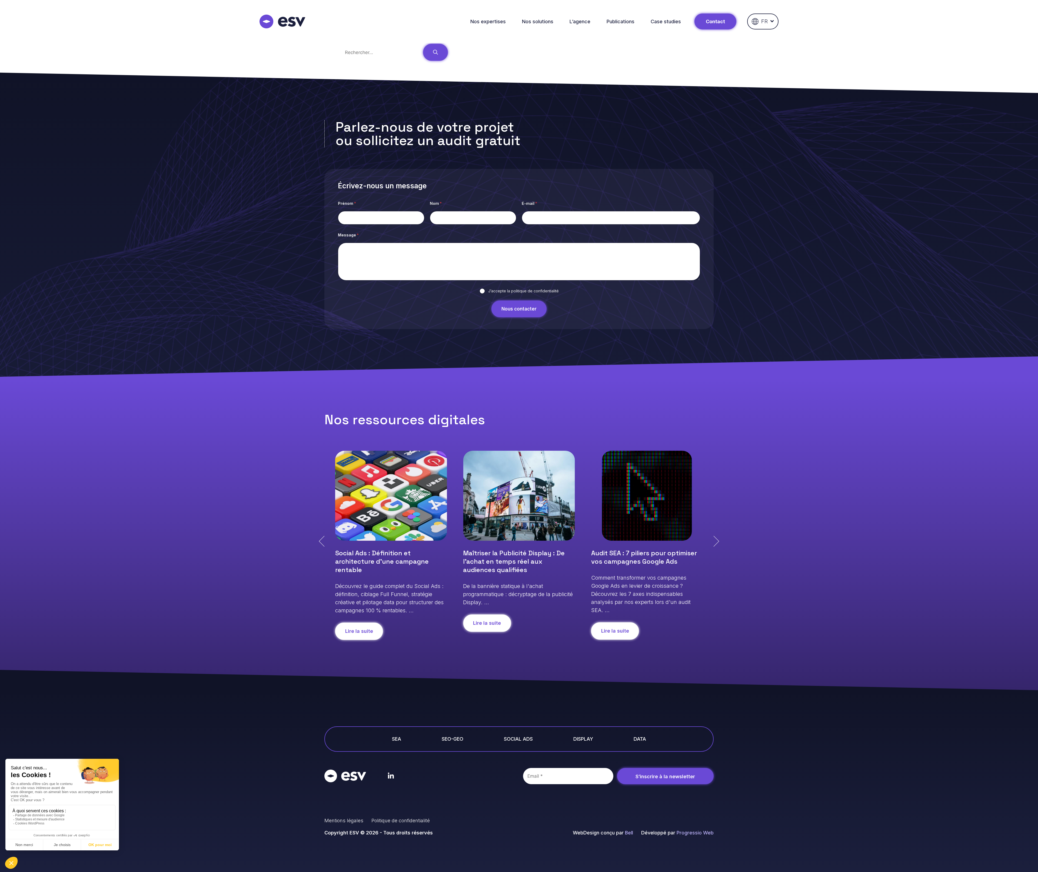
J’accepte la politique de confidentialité (523, 291)
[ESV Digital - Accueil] (345, 776)
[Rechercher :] (382, 52)
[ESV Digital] (282, 21)
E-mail (529, 203)
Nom (436, 203)
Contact (715, 21)
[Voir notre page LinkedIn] (391, 776)
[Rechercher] (435, 52)
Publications (620, 21)
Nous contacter (519, 309)
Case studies (666, 21)
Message (348, 235)
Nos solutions (537, 21)
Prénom (347, 203)
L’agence (580, 21)
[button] (321, 541)
